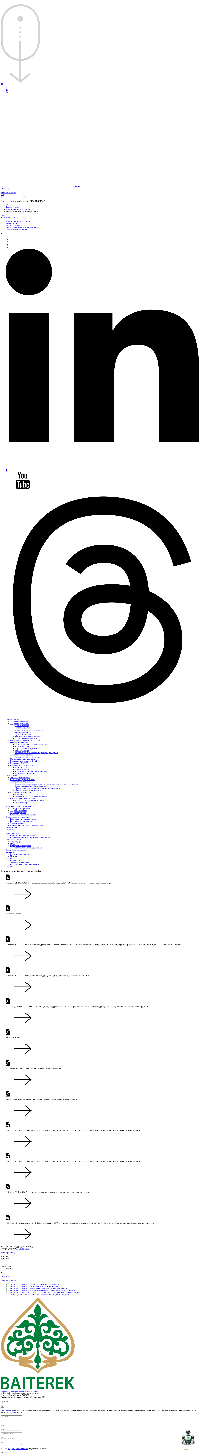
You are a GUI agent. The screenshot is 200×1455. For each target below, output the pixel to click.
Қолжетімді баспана (13, 833)
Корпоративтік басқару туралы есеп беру (22, 227)
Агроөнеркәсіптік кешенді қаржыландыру (27, 825)
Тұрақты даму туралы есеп (16, 229)
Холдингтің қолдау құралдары (18, 817)
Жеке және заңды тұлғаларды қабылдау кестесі (19, 1391)
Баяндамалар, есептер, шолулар (18, 209)
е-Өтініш (4, 215)
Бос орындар (15, 860)
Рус (7, 88)
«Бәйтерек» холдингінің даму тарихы (25, 740)
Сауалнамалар (11, 827)
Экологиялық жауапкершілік (21, 782)
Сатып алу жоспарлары (19, 854)
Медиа (12, 844)
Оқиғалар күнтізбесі (18, 813)
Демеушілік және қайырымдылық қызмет (31, 796)
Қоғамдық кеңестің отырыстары (27, 757)
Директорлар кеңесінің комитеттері (29, 730)
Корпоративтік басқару (19, 742)
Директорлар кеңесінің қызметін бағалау (31, 744)
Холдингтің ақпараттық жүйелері (23, 761)
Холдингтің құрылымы (19, 724)
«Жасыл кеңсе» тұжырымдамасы (28, 790)
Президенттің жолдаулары (16, 850)
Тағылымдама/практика (19, 862)
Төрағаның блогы (8, 217)
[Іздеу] (76, 186)
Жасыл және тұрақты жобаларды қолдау (31, 786)
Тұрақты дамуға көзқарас (20, 778)
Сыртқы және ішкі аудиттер (26, 749)
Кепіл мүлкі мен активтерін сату (23, 815)
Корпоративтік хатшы (23, 746)
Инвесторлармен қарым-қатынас (18, 806)
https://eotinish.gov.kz (15, 1412)
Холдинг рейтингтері (18, 811)
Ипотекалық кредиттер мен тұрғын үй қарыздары (30, 837)
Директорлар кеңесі (22, 728)
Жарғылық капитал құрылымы (22, 759)
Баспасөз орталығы (13, 839)
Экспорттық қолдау (18, 823)
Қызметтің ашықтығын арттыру (23, 798)
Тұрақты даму (11, 776)
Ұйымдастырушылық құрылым (27, 736)
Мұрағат (13, 856)
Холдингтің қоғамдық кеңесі (21, 755)
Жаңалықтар (15, 842)
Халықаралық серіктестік (20, 809)
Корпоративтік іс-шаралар (20, 846)
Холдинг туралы (12, 207)
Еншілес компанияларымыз (26, 738)
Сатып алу (10, 852)
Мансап (9, 858)
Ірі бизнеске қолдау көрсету (21, 821)
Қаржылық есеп (12, 223)
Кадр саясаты (20, 794)
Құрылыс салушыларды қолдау (22, 835)
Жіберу (4, 1453)
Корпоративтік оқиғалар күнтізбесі (28, 848)
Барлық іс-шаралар (8, 1280)
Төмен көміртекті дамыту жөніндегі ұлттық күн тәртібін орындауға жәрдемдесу (46, 784)
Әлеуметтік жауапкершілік (20, 792)
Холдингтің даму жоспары (20, 722)
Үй (7, 205)
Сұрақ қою (5, 1276)
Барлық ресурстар (8, 1253)
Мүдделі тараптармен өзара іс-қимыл (29, 800)
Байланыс (9, 866)
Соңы (27, 1249)
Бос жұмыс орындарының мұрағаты (24, 864)
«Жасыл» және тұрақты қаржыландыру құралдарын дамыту (38, 788)
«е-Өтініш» (6, 1410)
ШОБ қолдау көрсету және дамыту (24, 819)
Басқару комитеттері (23, 732)
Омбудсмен (10, 829)
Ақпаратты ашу (21, 803)
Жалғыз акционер (22, 726)
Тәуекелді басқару (22, 751)
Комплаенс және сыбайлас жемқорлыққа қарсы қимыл (36, 753)
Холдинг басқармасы (23, 734)
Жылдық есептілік (13, 225)
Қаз (7, 90)
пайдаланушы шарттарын (18, 1449)
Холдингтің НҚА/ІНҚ (19, 763)
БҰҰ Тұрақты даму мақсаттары (22, 780)
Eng (7, 92)
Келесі (21, 1249)
